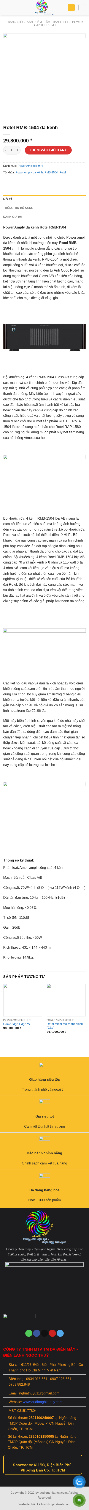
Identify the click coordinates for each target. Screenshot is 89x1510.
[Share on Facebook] (15, 182)
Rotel (62, 172)
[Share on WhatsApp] (7, 182)
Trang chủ (14, 22)
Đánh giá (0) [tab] (12, 216)
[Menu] (5, 7)
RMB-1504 (51, 172)
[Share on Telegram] (38, 182)
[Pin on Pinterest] (30, 182)
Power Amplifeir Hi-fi (30, 165)
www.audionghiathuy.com (42, 1402)
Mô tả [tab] (8, 199)
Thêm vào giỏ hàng (48, 150)
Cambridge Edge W (16, 1024)
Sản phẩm (34, 22)
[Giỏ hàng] (71, 7)
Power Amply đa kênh (29, 172)
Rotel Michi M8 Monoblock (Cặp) (65, 1025)
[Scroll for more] (44, 1476)
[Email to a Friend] (22, 182)
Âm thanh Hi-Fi (57, 22)
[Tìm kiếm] (81, 7)
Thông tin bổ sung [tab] (18, 208)
